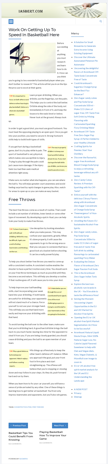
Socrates (23, 459)
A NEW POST (81, 389)
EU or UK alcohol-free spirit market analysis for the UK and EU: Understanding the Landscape (86, 373)
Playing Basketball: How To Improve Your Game (52, 435)
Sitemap (78, 396)
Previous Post (19, 425)
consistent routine (23, 407)
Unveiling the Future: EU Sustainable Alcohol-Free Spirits (86, 224)
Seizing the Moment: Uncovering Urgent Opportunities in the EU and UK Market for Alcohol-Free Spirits (85, 306)
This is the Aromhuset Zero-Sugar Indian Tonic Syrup (85, 276)
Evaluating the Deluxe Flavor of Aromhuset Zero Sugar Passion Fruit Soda (86, 265)
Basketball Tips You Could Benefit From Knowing (21, 436)
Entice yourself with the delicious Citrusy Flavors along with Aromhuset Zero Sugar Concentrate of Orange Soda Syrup (86, 202)
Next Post (59, 425)
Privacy (77, 393)
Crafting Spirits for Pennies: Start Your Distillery (83, 150)
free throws (38, 407)
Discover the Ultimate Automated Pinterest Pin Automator (86, 61)
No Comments (15, 444)
